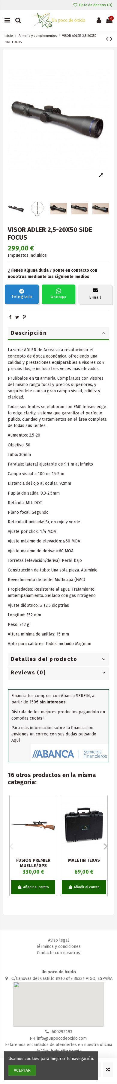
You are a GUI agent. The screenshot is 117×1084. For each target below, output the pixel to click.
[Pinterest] (24, 317)
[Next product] (111, 39)
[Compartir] (10, 317)
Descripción (29, 333)
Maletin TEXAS (84, 860)
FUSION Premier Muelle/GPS (33, 863)
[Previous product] (108, 39)
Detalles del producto (44, 659)
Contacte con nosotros (58, 952)
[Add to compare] (108, 1069)
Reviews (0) (28, 672)
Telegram (21, 296)
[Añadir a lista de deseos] (52, 804)
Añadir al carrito (36, 887)
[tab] (58, 333)
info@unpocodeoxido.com (62, 1038)
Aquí (15, 740)
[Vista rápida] (52, 825)
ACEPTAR (22, 1070)
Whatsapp (58, 297)
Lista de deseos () (95, 5)
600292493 (62, 1031)
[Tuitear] (17, 317)
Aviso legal (58, 940)
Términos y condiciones (58, 946)
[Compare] (52, 814)
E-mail (95, 297)
